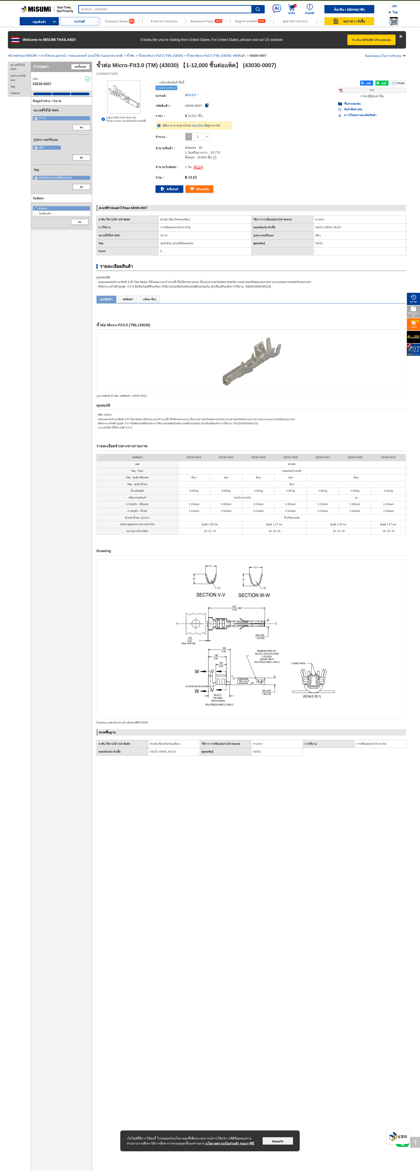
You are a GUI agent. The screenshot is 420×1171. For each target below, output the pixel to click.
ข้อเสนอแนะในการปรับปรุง (383, 56)
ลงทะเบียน (197, 125)
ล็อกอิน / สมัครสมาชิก (349, 9)
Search (257, 9)
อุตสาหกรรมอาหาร (295, 21)
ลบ (81, 127)
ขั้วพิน (131, 55)
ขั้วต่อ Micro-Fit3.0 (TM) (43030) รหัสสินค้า (216, 55)
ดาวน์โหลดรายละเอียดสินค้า (360, 115)
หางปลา (257, 743)
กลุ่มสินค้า (39, 22)
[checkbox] (61, 118)
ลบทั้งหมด (80, 66)
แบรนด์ (79, 21)
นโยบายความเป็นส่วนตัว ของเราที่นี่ (230, 1143)
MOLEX (190, 95)
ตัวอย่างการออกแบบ (164, 21)
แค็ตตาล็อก (149, 299)
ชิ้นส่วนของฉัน (352, 103)
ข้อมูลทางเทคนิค (246, 21)
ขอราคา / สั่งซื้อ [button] (354, 21)
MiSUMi (25, 7)
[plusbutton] (206, 136)
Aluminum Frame (202, 21)
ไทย (395, 12)
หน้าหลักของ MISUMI (22, 55)
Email (400, 83)
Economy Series (116, 21)
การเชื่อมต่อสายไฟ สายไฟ (371, 743)
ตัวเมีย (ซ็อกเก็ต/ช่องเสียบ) (165, 743)
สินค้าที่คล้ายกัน (353, 109)
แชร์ (368, 83)
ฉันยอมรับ (278, 1141)
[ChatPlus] (398, 1138)
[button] (393, 21)
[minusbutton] (188, 136)
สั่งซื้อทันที (172, 189)
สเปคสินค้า (106, 299)
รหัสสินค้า (127, 299)
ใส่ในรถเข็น (202, 189)
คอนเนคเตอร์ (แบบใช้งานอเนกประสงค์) (96, 55)
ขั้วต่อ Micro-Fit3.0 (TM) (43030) (160, 55)
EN (394, 6)
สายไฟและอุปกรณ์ (53, 55)
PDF (372, 90)
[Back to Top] (415, 1142)
